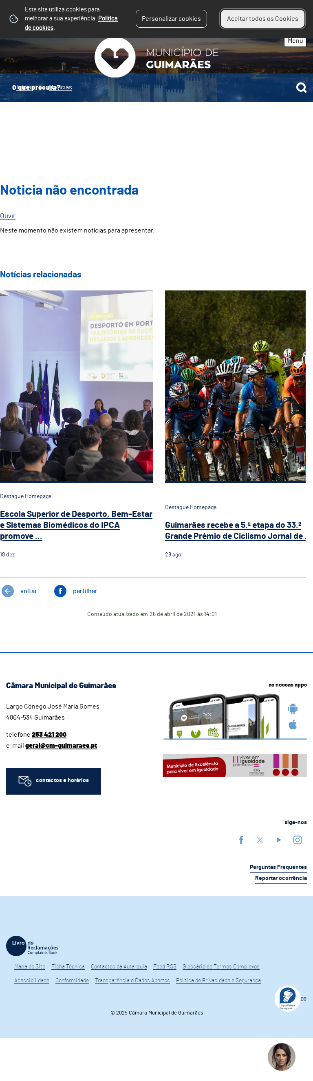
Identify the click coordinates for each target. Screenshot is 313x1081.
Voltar (28, 591)
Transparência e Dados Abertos (132, 981)
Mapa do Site (29, 967)
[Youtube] (278, 839)
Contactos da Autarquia (119, 967)
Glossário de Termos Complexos (221, 967)
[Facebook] (241, 839)
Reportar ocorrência (281, 878)
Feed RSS (164, 967)
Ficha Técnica (68, 967)
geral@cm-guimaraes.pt (61, 745)
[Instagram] (297, 839)
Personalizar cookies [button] (171, 19)
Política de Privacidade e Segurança (218, 981)
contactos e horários (62, 780)
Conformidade (72, 981)
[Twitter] (260, 839)
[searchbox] (156, 88)
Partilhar (85, 591)
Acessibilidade (31, 981)
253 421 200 (49, 734)
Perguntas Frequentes (278, 867)
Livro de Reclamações (32, 946)
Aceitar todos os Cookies (262, 19)
